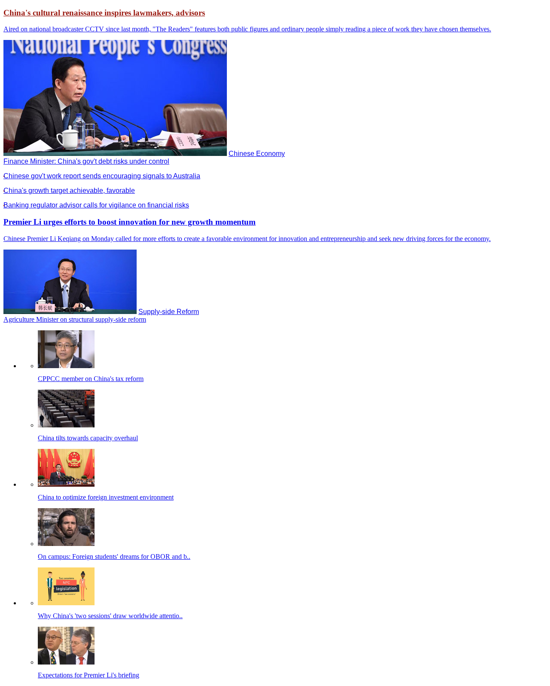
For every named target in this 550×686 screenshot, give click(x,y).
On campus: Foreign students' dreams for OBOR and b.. (114, 556)
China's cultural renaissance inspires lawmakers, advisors (104, 12)
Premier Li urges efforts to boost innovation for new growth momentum (129, 221)
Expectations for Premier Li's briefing (88, 675)
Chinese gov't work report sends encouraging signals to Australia (101, 176)
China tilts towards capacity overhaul (88, 438)
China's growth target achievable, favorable (69, 190)
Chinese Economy (257, 153)
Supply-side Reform (168, 311)
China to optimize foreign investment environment (106, 497)
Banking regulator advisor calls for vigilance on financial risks (96, 205)
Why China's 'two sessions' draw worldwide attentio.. (110, 615)
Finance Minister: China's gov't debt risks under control (86, 161)
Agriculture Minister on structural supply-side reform (74, 319)
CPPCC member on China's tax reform (91, 378)
